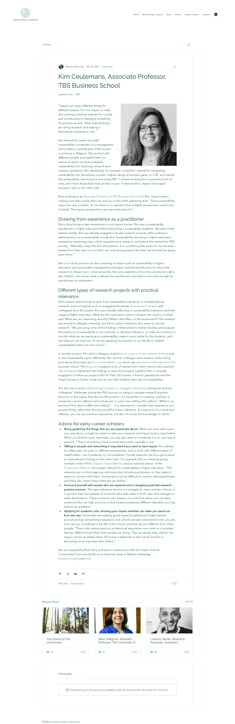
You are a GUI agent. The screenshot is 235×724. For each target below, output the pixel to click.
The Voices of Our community (58, 640)
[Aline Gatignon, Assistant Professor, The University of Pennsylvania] (117, 620)
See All (189, 601)
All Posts (46, 44)
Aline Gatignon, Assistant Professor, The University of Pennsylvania (116, 640)
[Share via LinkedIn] (75, 573)
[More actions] (175, 66)
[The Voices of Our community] (66, 620)
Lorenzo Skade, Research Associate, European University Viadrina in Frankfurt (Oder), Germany (167, 640)
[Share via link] (83, 573)
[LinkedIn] (215, 14)
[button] (188, 44)
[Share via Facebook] (59, 573)
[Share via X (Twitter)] (67, 573)
